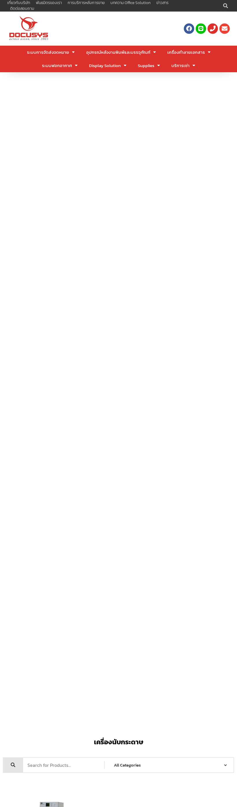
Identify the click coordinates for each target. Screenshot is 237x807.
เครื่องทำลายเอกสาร (186, 52)
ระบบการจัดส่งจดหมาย (48, 52)
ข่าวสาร (162, 3)
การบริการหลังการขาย (86, 3)
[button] (225, 5)
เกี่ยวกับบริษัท (18, 3)
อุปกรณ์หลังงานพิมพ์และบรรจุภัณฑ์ (118, 52)
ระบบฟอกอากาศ (57, 65)
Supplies (146, 65)
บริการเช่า (180, 65)
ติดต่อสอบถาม (22, 9)
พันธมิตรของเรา (49, 3)
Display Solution (105, 65)
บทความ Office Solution (130, 3)
